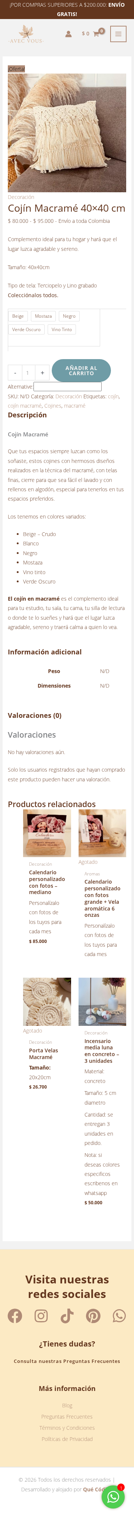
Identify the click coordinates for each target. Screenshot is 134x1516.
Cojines (52, 405)
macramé (75, 405)
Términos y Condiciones (67, 1427)
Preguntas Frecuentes (67, 1416)
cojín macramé (25, 405)
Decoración (21, 196)
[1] (113, 1500)
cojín (113, 396)
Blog (67, 1405)
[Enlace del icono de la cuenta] (68, 34)
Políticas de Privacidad (67, 1438)
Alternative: (21, 386)
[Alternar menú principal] (118, 34)
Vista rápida (47, 851)
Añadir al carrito (82, 370)
